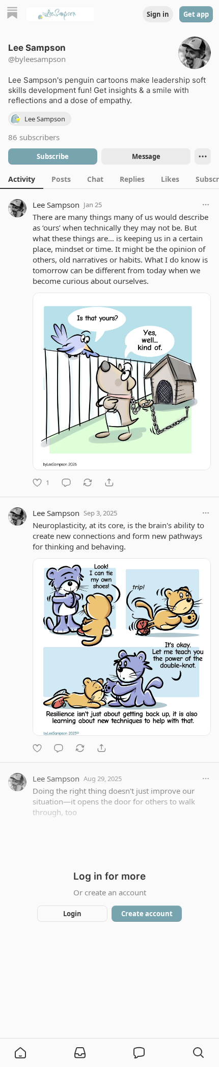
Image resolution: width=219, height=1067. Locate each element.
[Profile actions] (203, 156)
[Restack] (87, 482)
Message (146, 156)
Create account (147, 913)
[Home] (12, 14)
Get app (196, 14)
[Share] (109, 482)
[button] (20, 1053)
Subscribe (53, 156)
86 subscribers (34, 137)
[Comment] (66, 482)
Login (72, 913)
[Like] (37, 748)
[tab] (21, 179)
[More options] (206, 205)
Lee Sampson (56, 205)
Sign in (158, 14)
